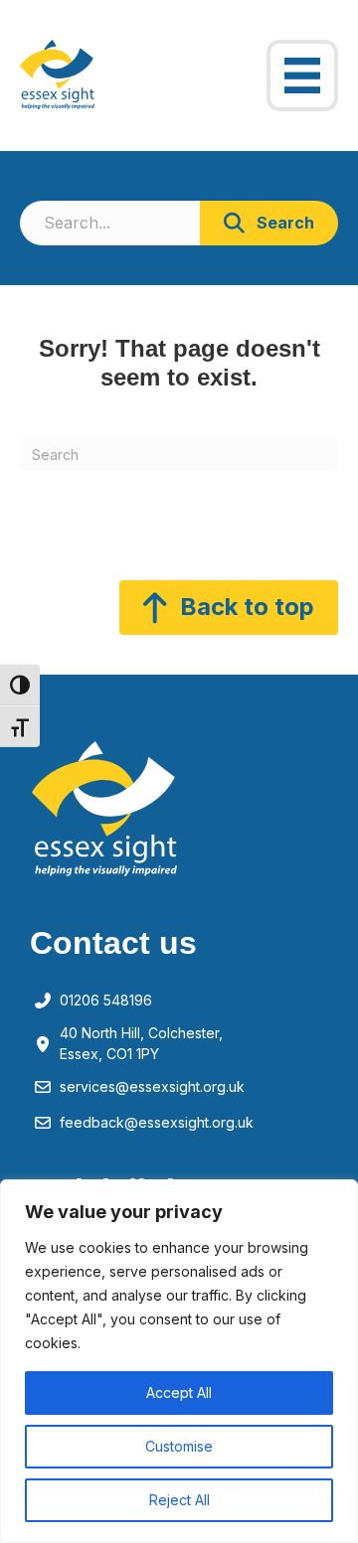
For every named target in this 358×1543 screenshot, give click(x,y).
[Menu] (302, 75)
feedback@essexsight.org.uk (157, 1122)
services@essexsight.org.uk (152, 1086)
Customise (179, 1446)
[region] (179, 1361)
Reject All (179, 1499)
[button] (269, 223)
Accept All (179, 1392)
